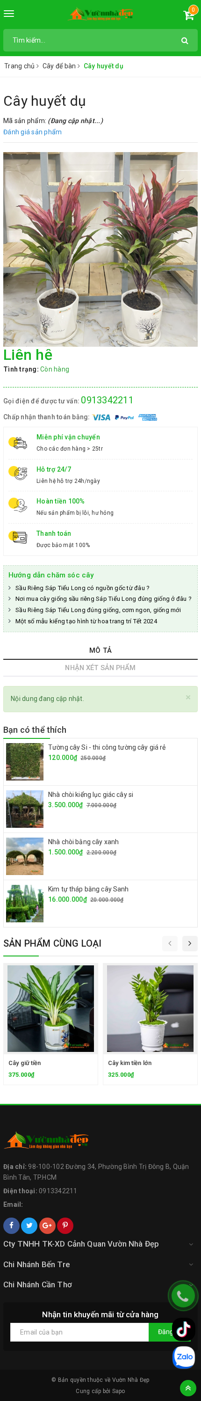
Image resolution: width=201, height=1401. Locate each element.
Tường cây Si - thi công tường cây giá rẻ (107, 747)
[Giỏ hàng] (188, 17)
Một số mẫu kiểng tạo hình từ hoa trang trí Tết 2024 (86, 621)
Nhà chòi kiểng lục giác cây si (90, 794)
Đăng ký (169, 1331)
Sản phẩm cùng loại (52, 943)
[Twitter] (29, 1226)
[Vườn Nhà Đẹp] (101, 16)
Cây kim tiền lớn (129, 1062)
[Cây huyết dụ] (100, 249)
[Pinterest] (65, 1226)
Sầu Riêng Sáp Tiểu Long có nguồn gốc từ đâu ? (82, 587)
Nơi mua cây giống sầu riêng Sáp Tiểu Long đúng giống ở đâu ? (103, 598)
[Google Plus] (47, 1226)
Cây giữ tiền (24, 1062)
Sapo (118, 1391)
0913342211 (107, 400)
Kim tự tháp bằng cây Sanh (88, 889)
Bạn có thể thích (34, 730)
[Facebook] (11, 1226)
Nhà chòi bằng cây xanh (83, 842)
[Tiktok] (183, 1329)
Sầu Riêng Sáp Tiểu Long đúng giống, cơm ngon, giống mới (98, 609)
